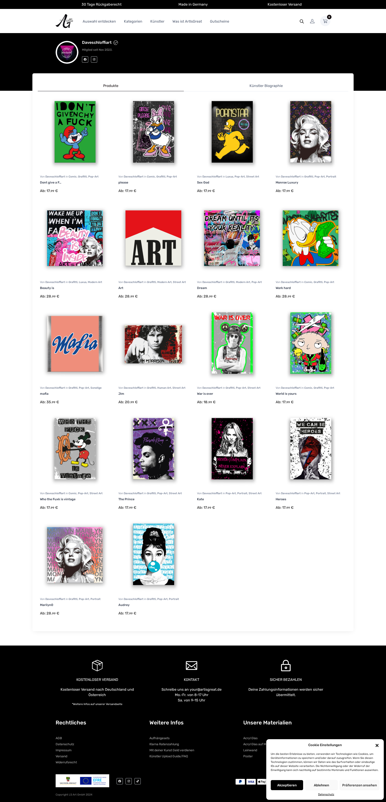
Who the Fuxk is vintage (58, 499)
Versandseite (114, 704)
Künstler (157, 21)
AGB (59, 738)
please (123, 182)
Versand (61, 756)
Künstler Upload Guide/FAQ (168, 756)
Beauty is (47, 288)
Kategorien (133, 21)
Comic (73, 176)
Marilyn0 (46, 605)
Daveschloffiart (55, 176)
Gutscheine (219, 21)
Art (120, 288)
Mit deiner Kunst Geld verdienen (171, 750)
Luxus (229, 176)
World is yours (286, 394)
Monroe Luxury (287, 182)
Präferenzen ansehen (359, 785)
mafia (44, 394)
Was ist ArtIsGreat (187, 21)
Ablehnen (321, 785)
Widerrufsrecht (66, 762)
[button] (377, 745)
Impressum (63, 750)
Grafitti (82, 176)
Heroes (281, 499)
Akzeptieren (287, 785)
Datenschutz (326, 794)
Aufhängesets (159, 738)
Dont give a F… (50, 182)
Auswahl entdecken (99, 21)
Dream (202, 288)
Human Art (164, 387)
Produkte (110, 86)
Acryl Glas (250, 738)
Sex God (203, 182)
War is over (205, 394)
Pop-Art (93, 176)
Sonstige (96, 387)
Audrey (124, 605)
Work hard (283, 288)
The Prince (126, 499)
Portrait (331, 176)
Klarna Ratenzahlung (164, 744)
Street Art (252, 176)
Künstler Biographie (266, 86)
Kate (200, 499)
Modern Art (95, 282)
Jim (121, 394)
